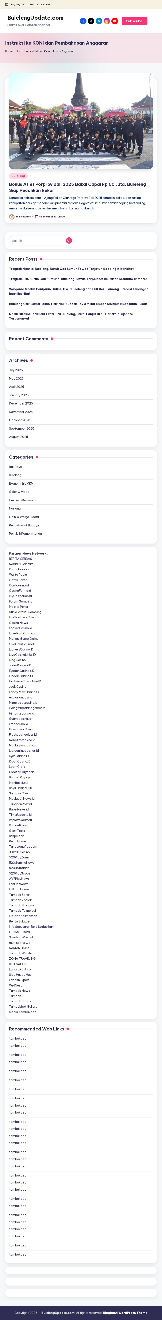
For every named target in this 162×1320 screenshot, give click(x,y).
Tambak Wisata (20, 953)
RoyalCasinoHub (20, 788)
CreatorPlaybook (21, 772)
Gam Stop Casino (21, 729)
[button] (134, 21)
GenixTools (17, 831)
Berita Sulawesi (20, 921)
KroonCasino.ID (20, 761)
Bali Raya (15, 467)
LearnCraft (17, 767)
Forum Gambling (20, 601)
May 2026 (16, 378)
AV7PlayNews (19, 879)
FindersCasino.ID (21, 676)
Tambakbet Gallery (23, 1006)
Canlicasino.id (19, 585)
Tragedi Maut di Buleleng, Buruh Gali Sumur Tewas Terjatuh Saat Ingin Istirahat (71, 269)
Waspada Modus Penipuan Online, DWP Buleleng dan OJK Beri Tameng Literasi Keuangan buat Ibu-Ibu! (78, 291)
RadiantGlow (18, 825)
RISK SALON (18, 964)
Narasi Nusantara (21, 564)
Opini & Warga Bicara (24, 517)
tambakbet (17, 1038)
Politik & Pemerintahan (25, 534)
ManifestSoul (18, 783)
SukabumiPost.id (21, 937)
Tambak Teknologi (22, 911)
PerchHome (17, 841)
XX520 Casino (19, 852)
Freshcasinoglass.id (23, 735)
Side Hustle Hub (20, 975)
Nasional (15, 508)
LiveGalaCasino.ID (22, 644)
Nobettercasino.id (22, 740)
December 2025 (21, 403)
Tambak (15, 996)
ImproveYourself (20, 820)
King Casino (17, 660)
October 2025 (19, 420)
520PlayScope (20, 873)
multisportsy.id (19, 943)
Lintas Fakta (18, 580)
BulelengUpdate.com (35, 17)
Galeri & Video (19, 492)
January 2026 (19, 395)
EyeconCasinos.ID (21, 671)
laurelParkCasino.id (22, 633)
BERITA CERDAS (20, 559)
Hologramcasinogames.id (27, 708)
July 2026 (16, 370)
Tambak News (19, 991)
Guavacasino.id (20, 719)
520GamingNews (21, 863)
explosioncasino (20, 697)
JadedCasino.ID (20, 665)
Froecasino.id (18, 724)
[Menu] (154, 21)
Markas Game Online (24, 639)
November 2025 (21, 412)
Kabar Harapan (19, 569)
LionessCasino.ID (21, 649)
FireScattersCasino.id (24, 617)
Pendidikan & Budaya (24, 525)
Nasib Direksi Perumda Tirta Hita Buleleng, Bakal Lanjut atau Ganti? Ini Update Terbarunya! (71, 316)
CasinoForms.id (20, 591)
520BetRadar (19, 868)
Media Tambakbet (22, 1012)
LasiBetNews (18, 884)
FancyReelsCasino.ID (24, 692)
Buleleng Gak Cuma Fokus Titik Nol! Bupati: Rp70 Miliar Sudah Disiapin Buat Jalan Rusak (78, 304)
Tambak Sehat (20, 895)
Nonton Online (19, 948)
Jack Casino (17, 687)
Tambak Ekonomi (21, 905)
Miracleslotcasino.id (23, 703)
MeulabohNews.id (22, 799)
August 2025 (18, 437)
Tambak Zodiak (20, 900)
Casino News (18, 623)
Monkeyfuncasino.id (23, 745)
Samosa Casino (20, 793)
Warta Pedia (18, 575)
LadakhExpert (19, 980)
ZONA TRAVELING (22, 959)
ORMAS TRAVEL (21, 932)
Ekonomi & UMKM (21, 483)
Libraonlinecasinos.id (24, 751)
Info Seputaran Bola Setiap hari (31, 927)
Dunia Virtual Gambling (25, 612)
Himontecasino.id (21, 713)
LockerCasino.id (20, 628)
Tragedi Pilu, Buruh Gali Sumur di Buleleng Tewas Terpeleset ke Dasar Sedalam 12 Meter (78, 279)
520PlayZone (19, 857)
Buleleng (18, 176)
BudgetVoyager (20, 777)
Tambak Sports (20, 1001)
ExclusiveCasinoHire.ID (25, 681)
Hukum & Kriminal (21, 500)
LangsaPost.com (21, 969)
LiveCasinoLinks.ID (22, 655)
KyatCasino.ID (19, 756)
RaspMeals (16, 836)
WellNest (15, 985)
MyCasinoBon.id (20, 596)
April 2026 (16, 387)
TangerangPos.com (23, 847)
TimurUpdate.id (20, 815)
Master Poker (18, 607)
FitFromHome (19, 889)
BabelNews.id (19, 809)
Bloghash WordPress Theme (125, 1313)
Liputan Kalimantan (23, 916)
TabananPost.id (20, 804)
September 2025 (21, 428)
